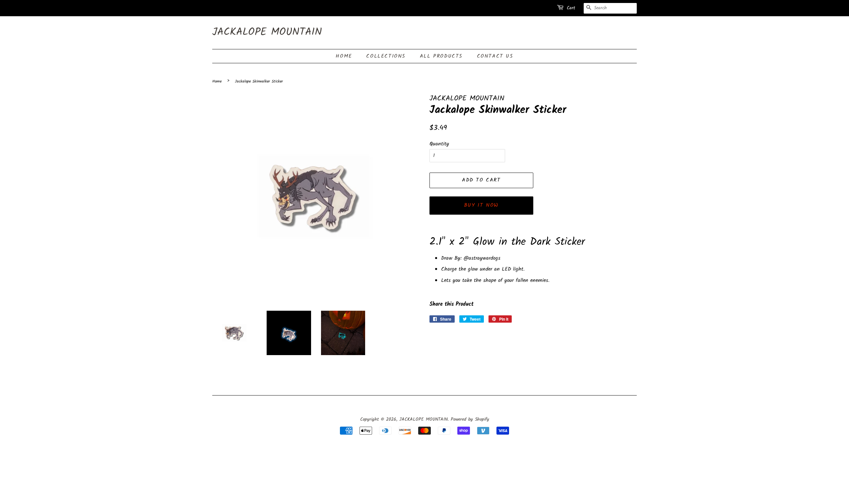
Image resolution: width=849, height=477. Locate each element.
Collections (386, 56)
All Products (441, 56)
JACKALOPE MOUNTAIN (267, 32)
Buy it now (481, 205)
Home (344, 56)
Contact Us (495, 56)
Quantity (439, 144)
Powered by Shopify (470, 419)
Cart (571, 8)
